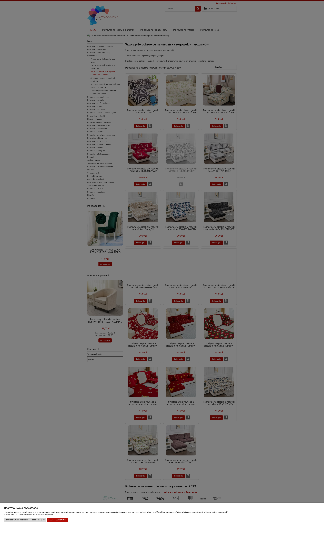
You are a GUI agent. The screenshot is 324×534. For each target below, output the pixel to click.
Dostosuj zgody (38, 520)
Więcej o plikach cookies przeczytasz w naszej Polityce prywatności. (28, 514)
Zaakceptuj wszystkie (57, 520)
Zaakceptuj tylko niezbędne (17, 520)
